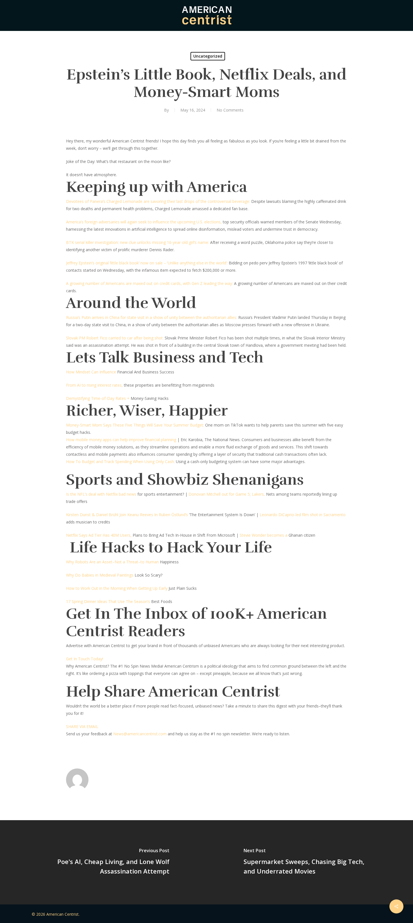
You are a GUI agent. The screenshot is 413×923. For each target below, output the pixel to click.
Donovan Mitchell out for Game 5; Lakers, (227, 494)
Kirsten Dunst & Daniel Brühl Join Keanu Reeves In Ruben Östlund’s (127, 514)
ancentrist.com (153, 733)
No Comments (230, 110)
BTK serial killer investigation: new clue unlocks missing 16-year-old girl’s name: (137, 242)
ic (138, 733)
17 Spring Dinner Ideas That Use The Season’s (108, 601)
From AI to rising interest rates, (94, 385)
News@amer (125, 733)
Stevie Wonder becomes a (263, 535)
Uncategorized (207, 56)
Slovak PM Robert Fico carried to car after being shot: (115, 338)
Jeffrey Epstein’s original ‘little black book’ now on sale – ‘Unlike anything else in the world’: (147, 263)
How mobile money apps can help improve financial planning (121, 439)
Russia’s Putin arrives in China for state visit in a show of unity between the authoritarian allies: (152, 317)
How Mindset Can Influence (91, 372)
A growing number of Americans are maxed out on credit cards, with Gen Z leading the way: (150, 283)
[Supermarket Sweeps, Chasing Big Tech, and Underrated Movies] (309, 862)
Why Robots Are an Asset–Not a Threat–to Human (112, 561)
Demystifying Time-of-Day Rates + (98, 398)
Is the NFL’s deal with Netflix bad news (101, 494)
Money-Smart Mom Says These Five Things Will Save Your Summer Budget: (135, 425)
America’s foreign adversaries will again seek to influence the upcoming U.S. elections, (144, 221)
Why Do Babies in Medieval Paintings (99, 575)
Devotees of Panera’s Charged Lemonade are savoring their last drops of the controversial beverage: (158, 201)
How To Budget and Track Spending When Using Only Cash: (121, 461)
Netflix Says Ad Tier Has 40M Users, (98, 535)
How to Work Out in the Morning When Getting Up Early (116, 588)
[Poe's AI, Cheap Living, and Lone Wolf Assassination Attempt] (103, 862)
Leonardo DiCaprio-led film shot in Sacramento (303, 514)
